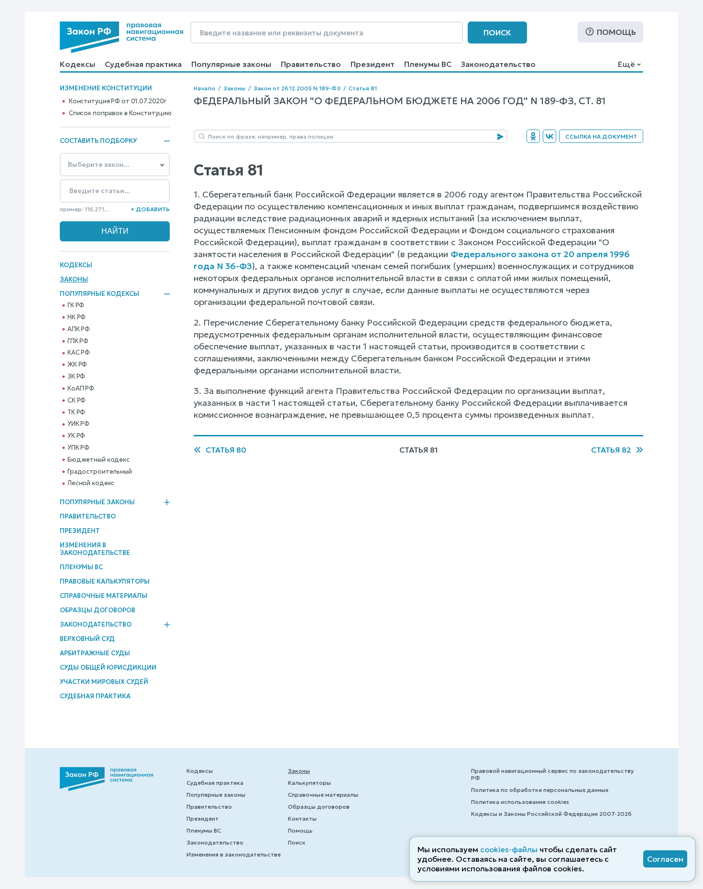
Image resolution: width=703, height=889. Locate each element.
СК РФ (76, 400)
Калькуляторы (309, 782)
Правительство (311, 64)
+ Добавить (150, 209)
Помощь (616, 32)
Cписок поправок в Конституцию (120, 113)
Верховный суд (87, 639)
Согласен (665, 859)
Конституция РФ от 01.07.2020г (117, 101)
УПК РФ (78, 448)
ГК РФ (75, 305)
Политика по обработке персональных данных (539, 789)
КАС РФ (78, 353)
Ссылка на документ (601, 136)
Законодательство (498, 64)
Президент (373, 64)
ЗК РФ (76, 376)
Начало (204, 88)
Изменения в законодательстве (95, 549)
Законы (74, 279)
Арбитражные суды (95, 653)
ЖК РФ (77, 365)
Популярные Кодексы (99, 294)
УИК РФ (78, 424)
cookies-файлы (509, 849)
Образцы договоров (97, 610)
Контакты (302, 818)
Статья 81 (363, 88)
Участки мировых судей (104, 682)
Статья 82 (611, 450)
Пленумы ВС (427, 64)
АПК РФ (78, 329)
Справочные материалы (103, 596)
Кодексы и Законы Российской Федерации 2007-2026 (551, 813)
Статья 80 (226, 450)
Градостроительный (99, 472)
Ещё (626, 64)
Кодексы (77, 64)
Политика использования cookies (520, 801)
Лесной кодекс (90, 483)
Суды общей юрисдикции (108, 667)
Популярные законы (231, 64)
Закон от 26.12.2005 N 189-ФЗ (297, 88)
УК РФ (76, 436)
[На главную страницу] (121, 37)
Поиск (497, 32)
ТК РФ (76, 412)
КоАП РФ (80, 388)
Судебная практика (143, 64)
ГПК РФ (77, 341)
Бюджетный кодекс (98, 460)
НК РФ (76, 317)
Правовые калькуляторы (105, 581)
